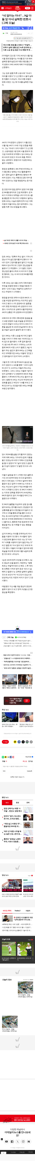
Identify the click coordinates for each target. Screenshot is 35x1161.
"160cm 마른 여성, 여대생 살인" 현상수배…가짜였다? (17, 643)
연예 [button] (27, 802)
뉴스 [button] (7, 802)
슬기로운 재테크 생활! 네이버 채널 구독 (17, 240)
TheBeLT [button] (18, 911)
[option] (17, 3)
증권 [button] (17, 802)
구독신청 (21, 1152)
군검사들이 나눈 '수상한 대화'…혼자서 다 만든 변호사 (17, 646)
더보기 (29, 875)
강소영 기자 (13, 32)
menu (32, 8)
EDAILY (2, 8)
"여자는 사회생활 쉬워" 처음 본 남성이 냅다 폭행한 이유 (17, 640)
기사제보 (13, 1152)
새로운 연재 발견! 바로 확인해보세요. (16, 243)
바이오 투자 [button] (7, 911)
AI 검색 (27, 8)
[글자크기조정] (28, 33)
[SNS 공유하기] (31, 33)
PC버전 (31, 1152)
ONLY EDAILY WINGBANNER (17, 8)
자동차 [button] (28, 911)
